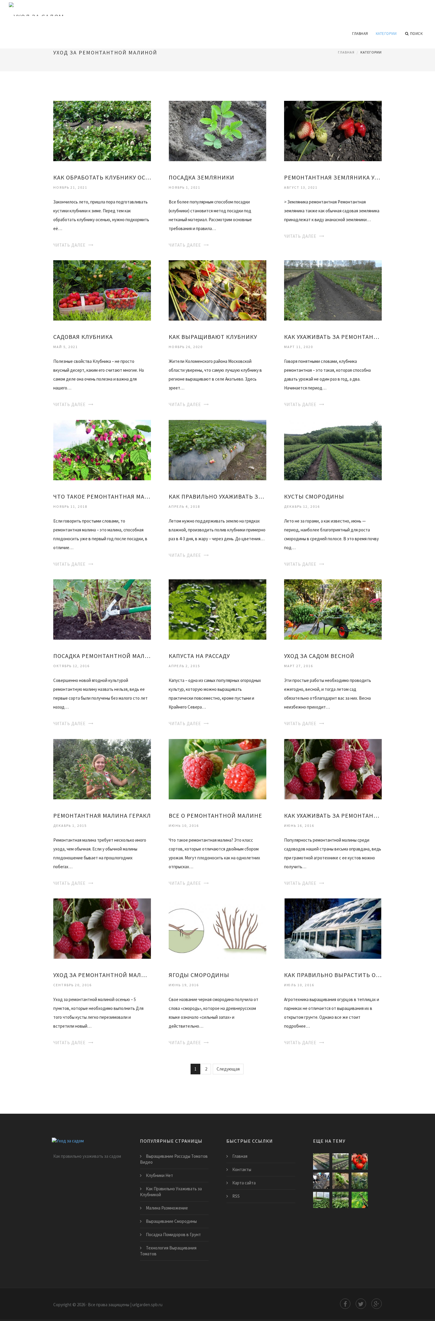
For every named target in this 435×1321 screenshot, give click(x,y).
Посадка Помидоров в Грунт (173, 1234)
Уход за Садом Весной (319, 655)
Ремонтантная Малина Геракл (102, 815)
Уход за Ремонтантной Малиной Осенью (102, 975)
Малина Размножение (167, 1208)
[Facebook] (345, 1304)
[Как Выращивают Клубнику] (217, 290)
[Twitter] (361, 1304)
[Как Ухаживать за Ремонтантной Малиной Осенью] (333, 290)
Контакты (241, 1169)
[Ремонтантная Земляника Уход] (333, 130)
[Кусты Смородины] (333, 449)
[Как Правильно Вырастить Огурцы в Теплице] (333, 928)
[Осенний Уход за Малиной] (360, 1181)
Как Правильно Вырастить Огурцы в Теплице (333, 975)
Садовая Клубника (83, 336)
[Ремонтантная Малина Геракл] (102, 768)
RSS (236, 1196)
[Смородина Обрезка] (360, 1200)
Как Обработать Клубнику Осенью (102, 177)
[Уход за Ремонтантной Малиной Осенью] (102, 928)
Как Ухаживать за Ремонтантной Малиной (333, 815)
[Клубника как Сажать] (340, 1161)
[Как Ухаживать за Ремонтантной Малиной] (333, 768)
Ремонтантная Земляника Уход (333, 177)
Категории (386, 33)
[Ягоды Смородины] (217, 928)
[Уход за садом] (217, 9)
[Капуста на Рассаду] (217, 609)
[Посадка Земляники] (217, 130)
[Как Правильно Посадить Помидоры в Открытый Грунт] (321, 1161)
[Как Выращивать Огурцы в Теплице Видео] (321, 1200)
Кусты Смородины (314, 496)
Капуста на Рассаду (199, 655)
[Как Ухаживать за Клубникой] (321, 1181)
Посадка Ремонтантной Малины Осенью (102, 655)
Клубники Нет (159, 1175)
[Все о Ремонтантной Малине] (217, 768)
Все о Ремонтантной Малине (215, 815)
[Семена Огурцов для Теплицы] (340, 1181)
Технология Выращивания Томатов (168, 1251)
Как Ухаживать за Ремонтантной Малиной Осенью (333, 336)
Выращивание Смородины (171, 1221)
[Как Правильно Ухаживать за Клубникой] (217, 449)
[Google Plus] (376, 1304)
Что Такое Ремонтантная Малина (102, 496)
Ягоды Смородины (199, 975)
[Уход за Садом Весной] (333, 609)
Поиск (416, 33)
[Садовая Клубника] (102, 290)
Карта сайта (244, 1183)
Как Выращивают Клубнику (213, 336)
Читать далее (69, 245)
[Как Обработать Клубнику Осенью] (102, 130)
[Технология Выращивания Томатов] (360, 1161)
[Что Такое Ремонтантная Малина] (102, 449)
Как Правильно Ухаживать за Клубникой (217, 496)
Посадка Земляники (201, 177)
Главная (360, 33)
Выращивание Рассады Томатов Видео (174, 1159)
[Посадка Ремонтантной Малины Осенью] (102, 609)
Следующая (228, 1069)
